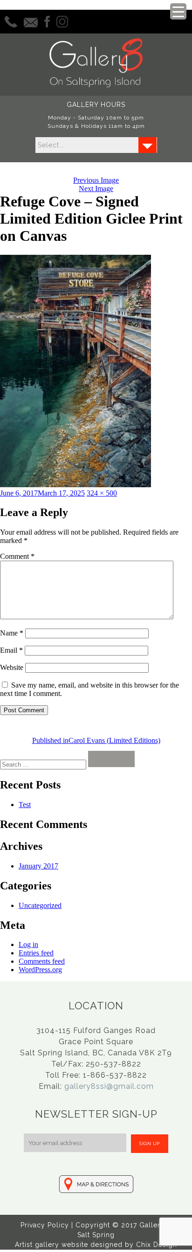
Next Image (96, 188)
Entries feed (36, 953)
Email (11, 650)
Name (11, 633)
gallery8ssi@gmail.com (109, 1086)
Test (25, 804)
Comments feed (42, 961)
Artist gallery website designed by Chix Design (96, 1244)
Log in (28, 944)
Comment (17, 556)
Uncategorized (40, 905)
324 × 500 (102, 493)
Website (11, 667)
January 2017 (38, 866)
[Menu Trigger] (178, 11)
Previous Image (96, 180)
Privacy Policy (45, 1225)
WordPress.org (40, 970)
